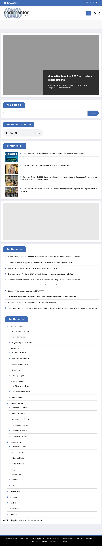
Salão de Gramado (20, 364)
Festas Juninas (18, 397)
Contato (13, 514)
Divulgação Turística (20, 419)
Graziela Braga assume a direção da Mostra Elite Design (46, 165)
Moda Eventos (17, 452)
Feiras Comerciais (19, 337)
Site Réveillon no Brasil (20, 386)
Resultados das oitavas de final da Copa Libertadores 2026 (32, 268)
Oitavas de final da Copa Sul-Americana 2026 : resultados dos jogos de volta (40, 262)
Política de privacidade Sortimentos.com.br (22, 520)
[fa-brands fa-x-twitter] (87, 2)
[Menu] (88, 13)
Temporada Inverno (20, 425)
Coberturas (14, 348)
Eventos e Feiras (16, 327)
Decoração (16, 474)
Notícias (13, 497)
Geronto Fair (16, 370)
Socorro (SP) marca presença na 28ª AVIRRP (26, 291)
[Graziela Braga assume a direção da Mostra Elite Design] (11, 171)
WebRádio (14, 508)
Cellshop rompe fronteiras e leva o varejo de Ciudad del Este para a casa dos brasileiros (44, 280)
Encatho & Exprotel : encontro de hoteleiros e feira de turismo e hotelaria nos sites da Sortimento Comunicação (53, 308)
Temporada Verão (19, 430)
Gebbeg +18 (15, 491)
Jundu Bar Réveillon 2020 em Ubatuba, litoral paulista (70, 78)
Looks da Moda (18, 464)
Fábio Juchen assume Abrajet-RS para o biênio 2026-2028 (32, 302)
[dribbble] (90, 2)
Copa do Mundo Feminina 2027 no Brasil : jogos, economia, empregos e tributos (40, 274)
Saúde (14, 485)
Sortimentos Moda (19, 447)
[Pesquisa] (95, 13)
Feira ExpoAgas (18, 376)
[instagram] (93, 2)
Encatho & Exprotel (19, 353)
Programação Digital (20, 331)
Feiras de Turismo (19, 413)
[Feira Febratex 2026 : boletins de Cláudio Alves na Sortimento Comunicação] (11, 159)
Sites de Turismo (16, 403)
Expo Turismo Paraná (20, 358)
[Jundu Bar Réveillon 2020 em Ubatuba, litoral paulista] (51, 65)
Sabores (15, 480)
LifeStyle (13, 470)
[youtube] (96, 2)
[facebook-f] (84, 2)
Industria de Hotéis (19, 436)
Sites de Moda (16, 442)
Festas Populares (17, 382)
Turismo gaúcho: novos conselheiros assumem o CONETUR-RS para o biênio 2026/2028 (44, 257)
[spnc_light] (99, 13)
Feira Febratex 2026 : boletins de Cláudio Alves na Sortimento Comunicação (53, 154)
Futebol (13, 503)
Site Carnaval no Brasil (21, 392)
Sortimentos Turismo (20, 408)
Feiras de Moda (18, 458)
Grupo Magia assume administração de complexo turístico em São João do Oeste (42, 297)
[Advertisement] (51, 221)
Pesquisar (93, 113)
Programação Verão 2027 (22, 342)
